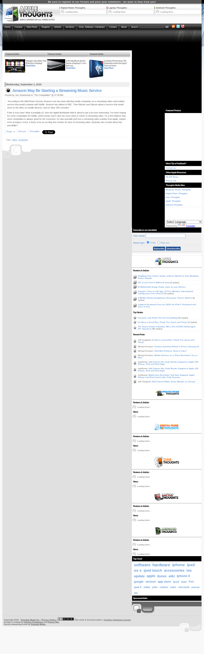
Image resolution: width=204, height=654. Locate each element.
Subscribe (159, 248)
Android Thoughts (166, 8)
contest (164, 587)
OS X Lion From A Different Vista (154, 282)
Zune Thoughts (173, 197)
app (136, 593)
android (195, 587)
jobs (155, 587)
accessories (174, 570)
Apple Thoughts (173, 201)
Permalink (34, 131)
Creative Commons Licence (117, 620)
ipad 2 (137, 587)
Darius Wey (53, 622)
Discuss (22, 131)
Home (7, 27)
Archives (70, 27)
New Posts (32, 27)
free (191, 581)
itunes (162, 576)
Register (46, 27)
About (124, 27)
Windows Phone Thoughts (178, 190)
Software (89, 27)
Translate (190, 226)
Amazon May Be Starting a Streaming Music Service (57, 90)
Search (134, 27)
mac (184, 581)
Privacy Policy (49, 620)
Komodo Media (38, 624)
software (142, 565)
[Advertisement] (102, 40)
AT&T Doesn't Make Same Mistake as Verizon (173, 382)
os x (138, 570)
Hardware (100, 27)
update (139, 576)
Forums (18, 27)
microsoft (183, 587)
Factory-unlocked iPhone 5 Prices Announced (176, 346)
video (14, 140)
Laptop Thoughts (117, 8)
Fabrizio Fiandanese (33, 622)
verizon (150, 581)
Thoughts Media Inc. (30, 620)
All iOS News (172, 177)
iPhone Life (171, 181)
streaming (23, 140)
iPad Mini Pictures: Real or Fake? (170, 351)
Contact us (171, 168)
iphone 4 (183, 576)
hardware (161, 565)
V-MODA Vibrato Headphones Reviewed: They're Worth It (165, 298)
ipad (191, 565)
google (138, 581)
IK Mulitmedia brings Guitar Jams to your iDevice (162, 287)
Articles (57, 27)
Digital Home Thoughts (73, 8)
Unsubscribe (173, 248)
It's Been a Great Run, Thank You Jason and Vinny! (163, 322)
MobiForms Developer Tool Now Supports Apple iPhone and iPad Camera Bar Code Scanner (166, 376)
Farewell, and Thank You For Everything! (158, 318)
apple (151, 576)
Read (9, 131)
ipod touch (153, 570)
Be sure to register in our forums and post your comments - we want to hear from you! (102, 2)
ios (189, 570)
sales (173, 587)
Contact (113, 27)
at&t (172, 576)
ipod (176, 581)
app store (164, 581)
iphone (178, 565)
